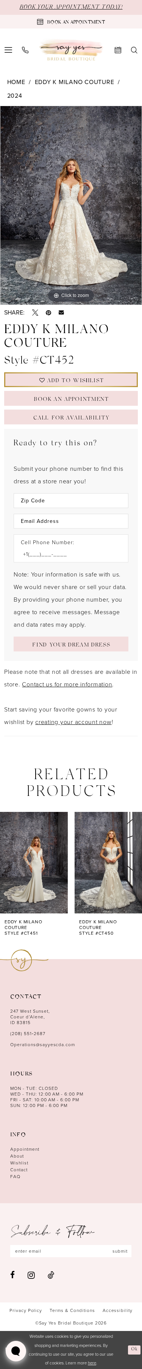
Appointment (24, 1149)
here (92, 1363)
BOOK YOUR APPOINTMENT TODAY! (71, 7)
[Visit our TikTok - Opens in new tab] (51, 1275)
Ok (134, 1350)
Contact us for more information (67, 684)
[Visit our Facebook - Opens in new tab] (12, 1275)
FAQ (15, 1176)
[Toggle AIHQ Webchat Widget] (16, 1351)
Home (16, 82)
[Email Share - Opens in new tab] (61, 312)
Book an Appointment (71, 400)
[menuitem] (25, 50)
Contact (19, 1169)
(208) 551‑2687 (27, 1033)
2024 (14, 95)
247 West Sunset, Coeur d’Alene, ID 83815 (30, 1017)
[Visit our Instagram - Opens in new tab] (31, 1275)
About (17, 1156)
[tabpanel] (71, 205)
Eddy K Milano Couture (74, 82)
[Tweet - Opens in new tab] (35, 313)
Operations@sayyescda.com (42, 1044)
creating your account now (73, 722)
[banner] (71, 50)
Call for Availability (71, 418)
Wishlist (19, 1162)
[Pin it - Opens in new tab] (48, 313)
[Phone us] (25, 50)
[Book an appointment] (118, 50)
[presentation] (34, 862)
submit (120, 1251)
